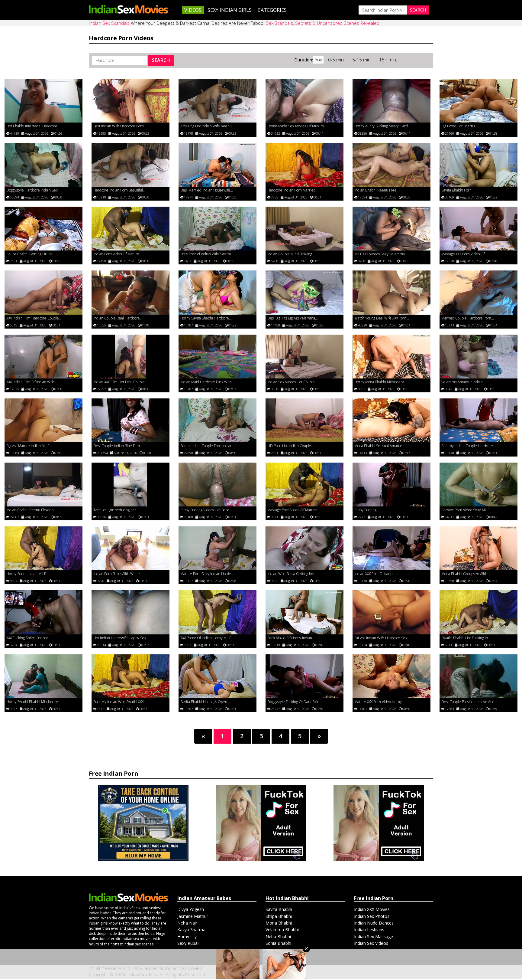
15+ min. (388, 60)
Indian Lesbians (369, 929)
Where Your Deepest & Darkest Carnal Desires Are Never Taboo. (235, 23)
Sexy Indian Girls (230, 10)
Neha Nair (187, 923)
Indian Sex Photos (371, 916)
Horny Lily (187, 936)
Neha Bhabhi (278, 936)
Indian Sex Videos (371, 943)
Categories (272, 10)
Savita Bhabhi (279, 909)
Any (318, 60)
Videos (192, 10)
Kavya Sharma (191, 929)
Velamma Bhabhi (282, 929)
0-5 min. (337, 60)
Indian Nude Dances (374, 923)
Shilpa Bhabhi (279, 916)
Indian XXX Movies (372, 909)
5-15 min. (362, 60)
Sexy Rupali (188, 943)
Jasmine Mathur (192, 916)
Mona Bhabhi (279, 923)
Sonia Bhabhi (278, 943)
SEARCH (161, 60)
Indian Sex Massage (373, 936)
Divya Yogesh (190, 909)
